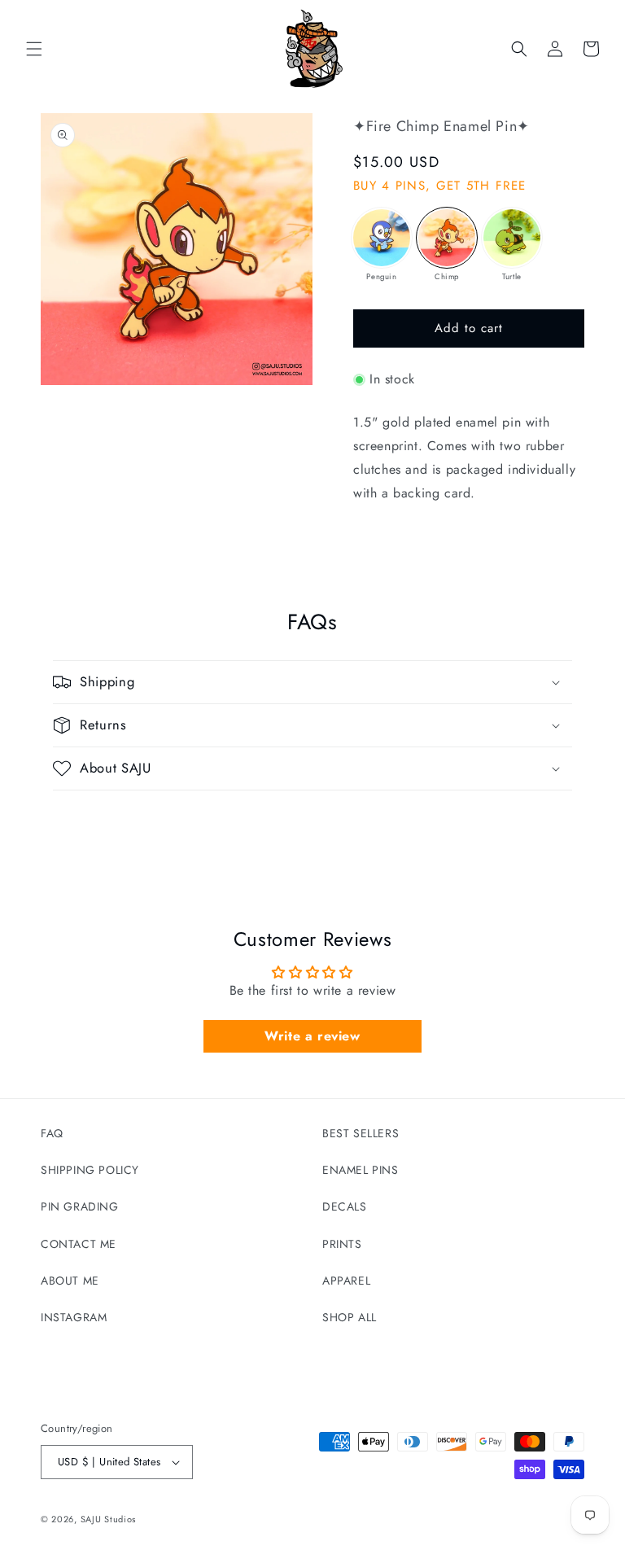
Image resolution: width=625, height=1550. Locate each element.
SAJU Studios (108, 1519)
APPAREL (346, 1280)
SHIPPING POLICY (90, 1170)
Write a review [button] (312, 1036)
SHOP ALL (349, 1317)
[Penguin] (381, 237)
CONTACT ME (78, 1244)
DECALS (344, 1206)
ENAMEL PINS (360, 1170)
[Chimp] (446, 237)
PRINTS (342, 1244)
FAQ (52, 1133)
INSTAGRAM (74, 1317)
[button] (34, 49)
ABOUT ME (70, 1280)
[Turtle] (511, 237)
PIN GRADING (80, 1206)
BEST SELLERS (360, 1133)
